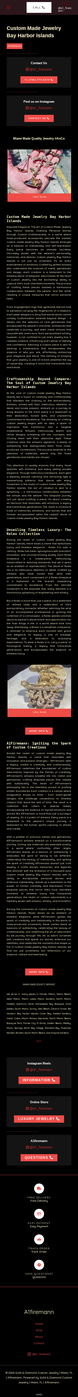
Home (39, 1323)
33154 (39, 1041)
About (39, 1336)
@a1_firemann (40, 69)
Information (37, 1080)
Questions (36, 1157)
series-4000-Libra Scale (39, 175)
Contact (39, 1343)
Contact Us (37, 118)
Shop (39, 1330)
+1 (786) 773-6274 (37, 80)
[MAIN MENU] (8, 7)
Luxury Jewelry (36, 1119)
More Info (37, 731)
